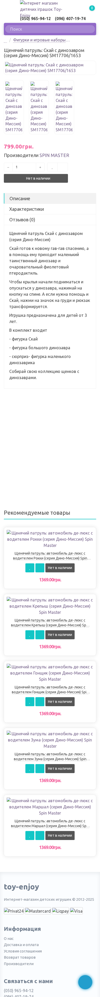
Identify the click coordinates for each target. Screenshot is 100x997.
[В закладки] (52, 167)
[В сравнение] (62, 167)
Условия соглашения (23, 951)
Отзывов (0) (22, 219)
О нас (9, 938)
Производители (19, 963)
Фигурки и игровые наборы (39, 40)
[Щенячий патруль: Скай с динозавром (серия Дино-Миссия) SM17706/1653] (50, 68)
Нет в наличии (37, 178)
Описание (19, 198)
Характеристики (26, 209)
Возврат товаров (20, 957)
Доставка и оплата (21, 944)
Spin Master (54, 155)
